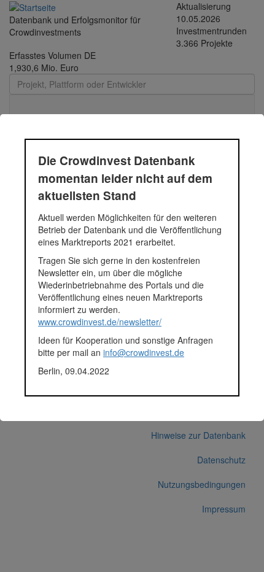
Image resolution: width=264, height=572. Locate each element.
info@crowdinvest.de (143, 352)
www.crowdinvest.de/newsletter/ (99, 321)
